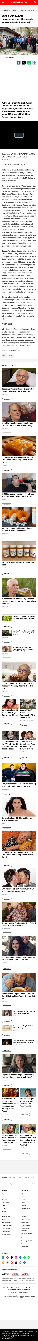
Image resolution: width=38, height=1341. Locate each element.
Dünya (4, 1211)
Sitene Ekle (24, 1246)
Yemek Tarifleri (6, 1234)
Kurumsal (24, 1216)
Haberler (4, 1190)
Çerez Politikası (25, 1225)
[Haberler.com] (8, 1178)
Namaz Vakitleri (6, 1223)
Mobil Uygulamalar (26, 1241)
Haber (12, 1292)
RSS (22, 1244)
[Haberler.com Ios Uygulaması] (6, 1274)
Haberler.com (6, 1216)
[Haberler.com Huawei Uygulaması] (25, 1274)
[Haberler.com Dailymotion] (24, 1262)
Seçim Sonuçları (7, 1225)
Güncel (13, 10)
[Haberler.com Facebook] (7, 1257)
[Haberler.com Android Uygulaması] (15, 1274)
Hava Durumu (6, 1220)
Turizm (23, 1203)
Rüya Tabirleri (6, 1231)
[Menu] (3, 2)
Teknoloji (23, 1197)
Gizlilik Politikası (26, 1223)
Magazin (4, 1200)
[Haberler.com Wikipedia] (7, 1262)
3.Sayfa (4, 1208)
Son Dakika (5, 1203)
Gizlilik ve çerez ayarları (9, 1296)
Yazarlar (23, 1205)
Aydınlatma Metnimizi (18, 1337)
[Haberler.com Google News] (3, 1257)
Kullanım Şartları (26, 1220)
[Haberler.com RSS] (3, 1262)
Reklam (12, 1184)
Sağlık (22, 1194)
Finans (23, 1200)
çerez (3, 1333)
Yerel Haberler (25, 1208)
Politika (4, 355)
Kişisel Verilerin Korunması (25, 1229)
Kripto (3, 1205)
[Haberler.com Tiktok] (16, 1262)
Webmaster (24, 1238)
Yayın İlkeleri (32, 1184)
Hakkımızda (5, 1184)
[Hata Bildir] (19, 1296)
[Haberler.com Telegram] (20, 1262)
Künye (25, 1184)
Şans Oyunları (6, 1228)
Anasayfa (5, 10)
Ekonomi (4, 1194)
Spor (3, 1197)
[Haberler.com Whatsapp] (24, 1257)
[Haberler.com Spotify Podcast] (28, 1257)
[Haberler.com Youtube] (11, 1262)
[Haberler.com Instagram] (16, 1257)
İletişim (19, 1184)
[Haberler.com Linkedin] (20, 1257)
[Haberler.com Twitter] (11, 1257)
